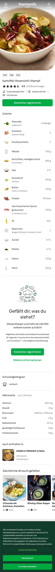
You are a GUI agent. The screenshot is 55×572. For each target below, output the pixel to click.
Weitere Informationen (27, 360)
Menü (6, 7)
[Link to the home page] (27, 5)
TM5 (18, 75)
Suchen (49, 7)
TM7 (5, 75)
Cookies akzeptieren (27, 566)
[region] (27, 546)
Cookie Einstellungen (27, 550)
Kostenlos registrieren (27, 102)
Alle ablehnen (28, 558)
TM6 (11, 75)
